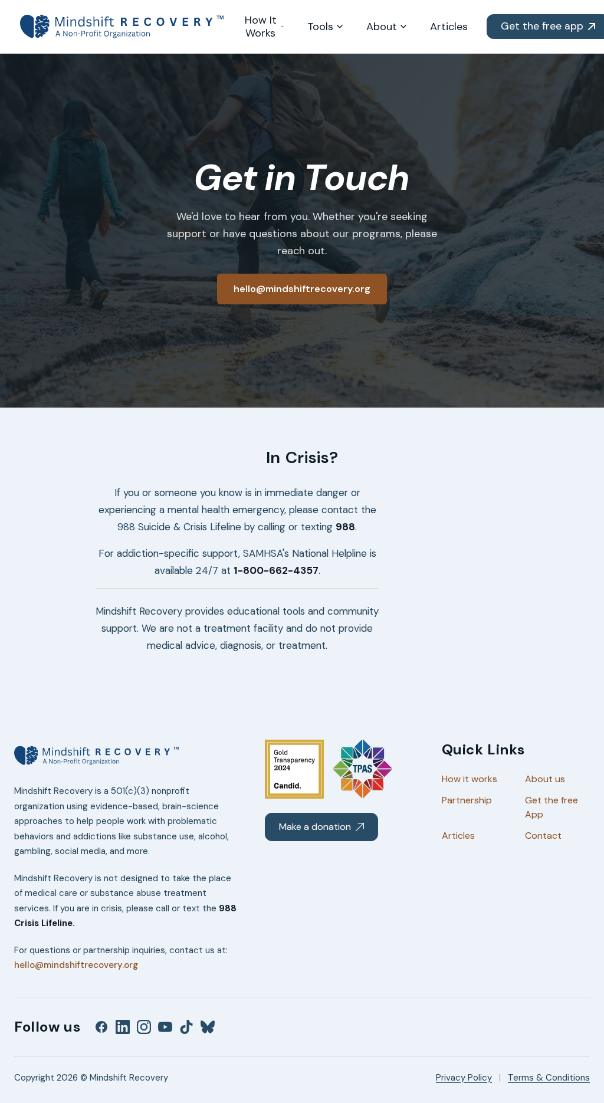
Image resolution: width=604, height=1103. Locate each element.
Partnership (467, 800)
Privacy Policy (464, 1078)
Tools (320, 26)
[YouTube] (165, 1027)
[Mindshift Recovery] (122, 26)
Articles (449, 26)
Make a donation (315, 826)
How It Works (261, 26)
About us (545, 779)
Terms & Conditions (549, 1078)
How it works (469, 779)
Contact (543, 835)
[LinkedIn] (123, 1027)
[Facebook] (101, 1027)
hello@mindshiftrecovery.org (76, 965)
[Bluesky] (208, 1027)
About (381, 26)
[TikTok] (186, 1027)
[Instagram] (144, 1027)
